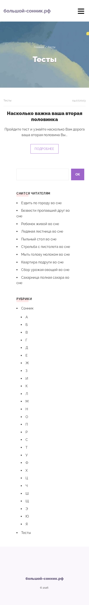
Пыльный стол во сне (38, 239)
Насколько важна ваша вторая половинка (44, 116)
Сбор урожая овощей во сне (45, 270)
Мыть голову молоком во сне (45, 254)
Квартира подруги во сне (42, 262)
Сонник (27, 308)
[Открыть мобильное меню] (81, 12)
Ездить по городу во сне (41, 203)
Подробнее (44, 149)
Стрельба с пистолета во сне (45, 247)
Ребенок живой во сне (40, 224)
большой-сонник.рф (27, 11)
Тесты (7, 100)
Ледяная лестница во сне (42, 231)
